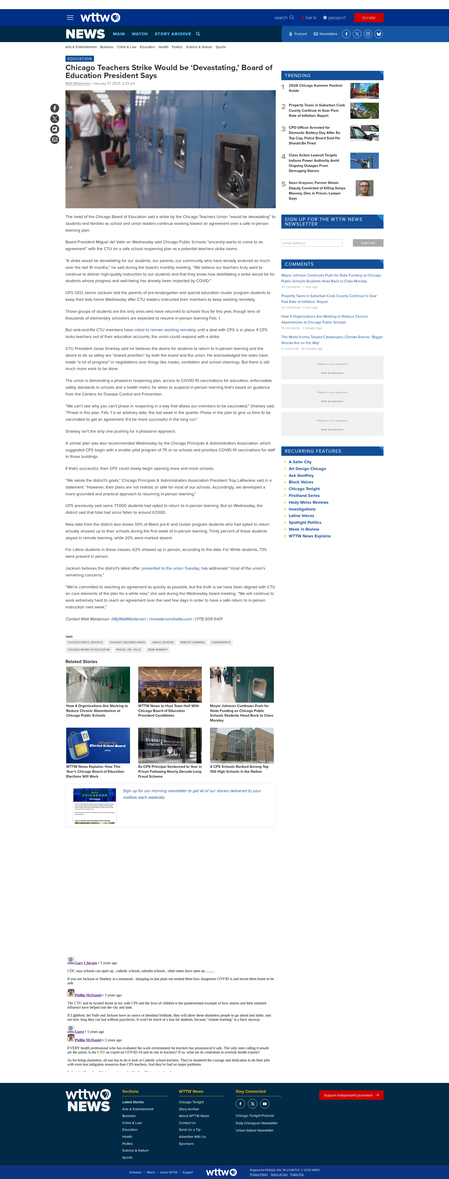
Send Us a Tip (190, 1129)
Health (163, 46)
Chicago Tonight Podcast (255, 1115)
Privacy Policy (259, 1174)
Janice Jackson (163, 642)
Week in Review (304, 529)
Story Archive (173, 34)
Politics (177, 46)
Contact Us (187, 1122)
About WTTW (168, 1172)
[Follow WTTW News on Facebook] (346, 34)
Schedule (135, 1172)
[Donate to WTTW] (221, 1172)
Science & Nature (199, 46)
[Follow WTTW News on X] (357, 34)
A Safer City (300, 462)
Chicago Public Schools (85, 642)
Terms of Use (279, 1174)
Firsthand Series (304, 495)
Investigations (302, 509)
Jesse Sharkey (158, 649)
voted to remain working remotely (165, 330)
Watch (140, 34)
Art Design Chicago (307, 469)
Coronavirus (221, 642)
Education (147, 46)
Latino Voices (301, 516)
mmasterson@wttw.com (170, 619)
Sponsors (186, 1143)
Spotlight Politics (305, 522)
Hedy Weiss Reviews (309, 502)
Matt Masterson (78, 83)
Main (119, 34)
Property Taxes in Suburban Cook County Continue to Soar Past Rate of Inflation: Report (317, 110)
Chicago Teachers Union (127, 642)
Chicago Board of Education (89, 649)
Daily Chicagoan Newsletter (257, 1123)
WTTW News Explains (310, 536)
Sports (221, 46)
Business (106, 46)
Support (188, 1172)
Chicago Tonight (304, 489)
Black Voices (301, 482)
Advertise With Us (192, 1136)
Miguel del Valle (128, 649)
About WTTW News (194, 1115)
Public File (297, 1174)
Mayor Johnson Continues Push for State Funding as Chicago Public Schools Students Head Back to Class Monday (241, 713)
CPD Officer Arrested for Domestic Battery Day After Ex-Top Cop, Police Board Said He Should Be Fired (315, 135)
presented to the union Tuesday (170, 568)
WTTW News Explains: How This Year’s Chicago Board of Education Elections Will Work (95, 771)
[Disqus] (170, 891)
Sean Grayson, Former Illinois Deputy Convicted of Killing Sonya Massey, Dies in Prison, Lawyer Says (317, 190)
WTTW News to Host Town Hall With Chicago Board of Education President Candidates (168, 710)
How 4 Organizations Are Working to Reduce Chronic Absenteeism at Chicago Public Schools (97, 710)
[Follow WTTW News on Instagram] (368, 34)
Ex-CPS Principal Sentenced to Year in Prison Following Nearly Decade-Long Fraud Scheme (170, 771)
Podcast (300, 33)
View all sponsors (332, 372)
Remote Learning (193, 642)
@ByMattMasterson (128, 619)
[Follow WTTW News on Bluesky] (378, 34)
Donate (369, 17)
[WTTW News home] (85, 34)
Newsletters (328, 33)
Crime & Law (126, 46)
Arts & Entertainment (81, 46)
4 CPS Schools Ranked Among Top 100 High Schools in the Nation (239, 769)
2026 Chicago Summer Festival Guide (315, 88)
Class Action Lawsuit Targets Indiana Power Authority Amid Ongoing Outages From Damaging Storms (314, 162)
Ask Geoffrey (301, 475)
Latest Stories (133, 1102)
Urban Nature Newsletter (255, 1130)
